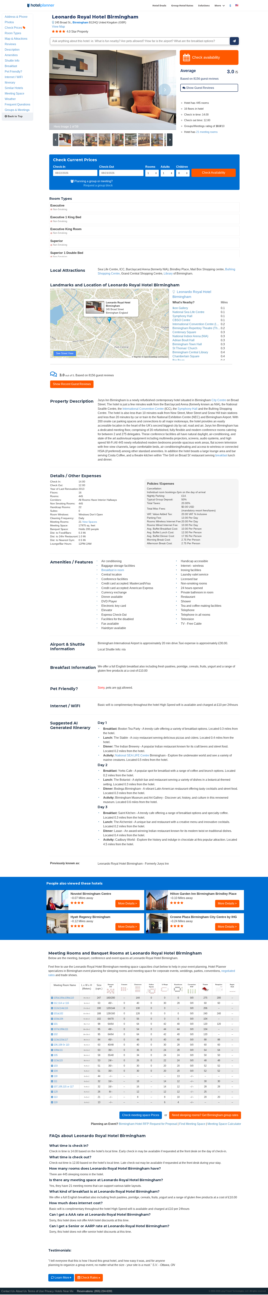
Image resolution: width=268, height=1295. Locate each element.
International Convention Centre (143, 408)
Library (168, 273)
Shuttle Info (12, 60)
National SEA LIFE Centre (132, 755)
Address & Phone (16, 16)
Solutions (204, 5)
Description (12, 49)
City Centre (218, 400)
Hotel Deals (159, 5)
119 (55, 1102)
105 (55, 1055)
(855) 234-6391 (103, 1291)
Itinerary (10, 82)
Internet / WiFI (14, 77)
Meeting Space (14, 93)
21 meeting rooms (207, 131)
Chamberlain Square (185, 356)
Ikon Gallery (180, 308)
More (218, 5)
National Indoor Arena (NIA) (190, 336)
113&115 (58, 1060)
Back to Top (15, 116)
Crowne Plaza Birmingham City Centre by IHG (203, 917)
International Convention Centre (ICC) (196, 324)
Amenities (11, 55)
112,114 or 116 (61, 1003)
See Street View (64, 353)
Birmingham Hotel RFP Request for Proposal (148, 1123)
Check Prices (14, 27)
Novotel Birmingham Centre (91, 893)
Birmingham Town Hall (187, 344)
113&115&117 (60, 1039)
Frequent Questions (17, 104)
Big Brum (178, 360)
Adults (165, 166)
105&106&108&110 (63, 997)
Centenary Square (184, 332)
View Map (58, 26)
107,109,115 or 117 (63, 1086)
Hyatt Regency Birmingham (90, 917)
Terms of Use (36, 1291)
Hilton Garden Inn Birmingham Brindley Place (203, 893)
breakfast (221, 455)
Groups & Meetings (17, 109)
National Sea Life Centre (188, 312)
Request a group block (98, 185)
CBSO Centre (181, 320)
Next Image (164, 90)
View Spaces (89, 521)
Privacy (49, 1291)
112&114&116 (60, 1008)
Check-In (59, 166)
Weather (10, 99)
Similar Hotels (14, 88)
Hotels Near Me (64, 1291)
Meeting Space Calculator (224, 1123)
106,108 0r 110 (61, 1044)
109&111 (58, 1050)
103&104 (58, 1018)
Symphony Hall (182, 316)
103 (55, 1065)
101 (55, 1024)
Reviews (10, 44)
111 (55, 1081)
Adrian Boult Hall (183, 340)
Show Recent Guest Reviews (72, 384)
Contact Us (8, 1291)
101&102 (58, 1013)
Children (182, 166)
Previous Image (60, 90)
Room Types (13, 33)
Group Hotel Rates (182, 5)
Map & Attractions (16, 38)
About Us (21, 1291)
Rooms (150, 166)
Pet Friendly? (13, 71)
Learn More (62, 1277)
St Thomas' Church (184, 348)
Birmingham (80, 22)
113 (55, 1097)
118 (55, 1076)
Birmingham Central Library (190, 352)
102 (55, 1034)
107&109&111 (60, 1029)
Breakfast (11, 66)
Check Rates (89, 1277)
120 (55, 1091)
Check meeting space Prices (140, 1115)
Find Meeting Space (192, 1123)
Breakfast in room (112, 570)
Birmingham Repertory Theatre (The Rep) (199, 328)
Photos (9, 22)
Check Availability (213, 172)
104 (55, 1070)
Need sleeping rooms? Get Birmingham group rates (205, 1115)
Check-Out (106, 166)
